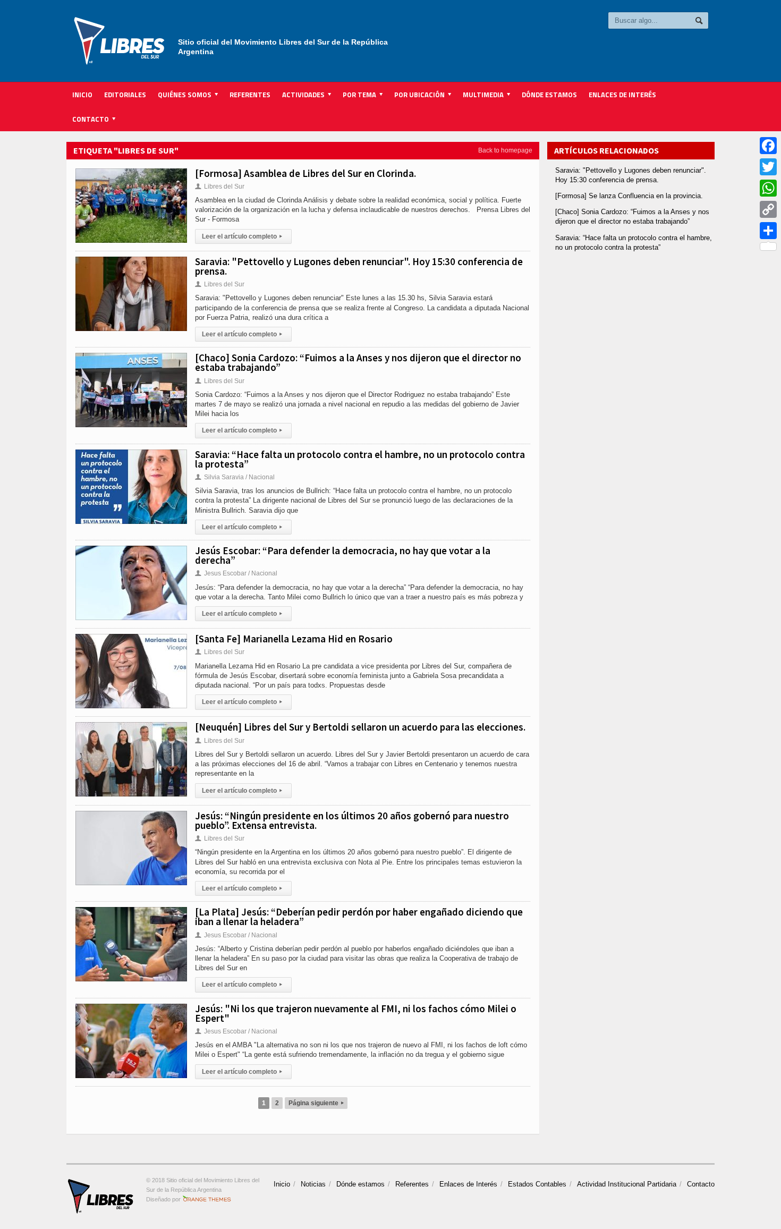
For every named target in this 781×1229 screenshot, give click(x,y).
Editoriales (125, 94)
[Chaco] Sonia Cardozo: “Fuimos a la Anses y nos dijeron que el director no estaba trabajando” (358, 362)
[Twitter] (768, 166)
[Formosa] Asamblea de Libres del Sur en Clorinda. (305, 173)
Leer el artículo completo (242, 236)
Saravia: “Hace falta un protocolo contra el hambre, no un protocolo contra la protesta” (360, 459)
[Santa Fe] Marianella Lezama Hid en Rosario (294, 638)
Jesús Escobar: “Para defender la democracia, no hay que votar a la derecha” (342, 555)
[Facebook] (768, 145)
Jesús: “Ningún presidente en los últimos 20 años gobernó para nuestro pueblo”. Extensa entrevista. (352, 820)
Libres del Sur (219, 186)
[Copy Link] (768, 209)
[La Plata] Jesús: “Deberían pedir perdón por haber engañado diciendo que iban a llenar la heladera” (359, 916)
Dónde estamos (549, 94)
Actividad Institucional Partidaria (626, 1184)
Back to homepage (505, 150)
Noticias (313, 1184)
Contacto (701, 1184)
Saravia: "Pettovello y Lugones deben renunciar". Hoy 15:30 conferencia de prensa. (359, 266)
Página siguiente (316, 1103)
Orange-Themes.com (207, 1199)
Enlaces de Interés (622, 94)
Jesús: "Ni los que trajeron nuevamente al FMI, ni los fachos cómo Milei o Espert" (355, 1013)
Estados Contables (537, 1184)
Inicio (82, 94)
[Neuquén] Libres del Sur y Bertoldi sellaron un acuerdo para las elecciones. (360, 727)
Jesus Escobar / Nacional (236, 573)
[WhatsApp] (768, 188)
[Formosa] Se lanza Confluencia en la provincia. (629, 196)
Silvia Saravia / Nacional (235, 477)
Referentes (250, 94)
